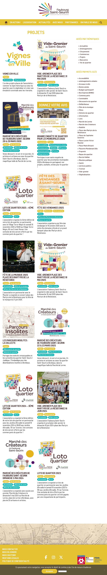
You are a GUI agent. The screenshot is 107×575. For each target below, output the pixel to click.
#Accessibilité (43, 145)
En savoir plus (62, 571)
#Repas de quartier (44, 220)
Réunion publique (85, 160)
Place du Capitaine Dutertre (85, 136)
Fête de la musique (86, 107)
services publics (85, 166)
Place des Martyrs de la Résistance (87, 131)
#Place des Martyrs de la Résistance (50, 217)
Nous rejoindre (9, 552)
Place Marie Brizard (86, 146)
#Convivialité (8, 80)
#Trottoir (55, 151)
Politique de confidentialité (15, 561)
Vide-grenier (84, 171)
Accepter (49, 571)
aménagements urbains (88, 81)
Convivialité (83, 98)
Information (83, 116)
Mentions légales (10, 558)
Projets (6, 77)
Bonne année (84, 87)
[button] (46, 557)
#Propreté (62, 148)
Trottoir (82, 169)
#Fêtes (40, 214)
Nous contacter (10, 549)
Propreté (82, 151)
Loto (80, 119)
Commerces (84, 54)
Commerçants (84, 95)
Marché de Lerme (85, 121)
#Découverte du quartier (12, 349)
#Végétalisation (19, 80)
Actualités (84, 46)
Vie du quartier (49, 82)
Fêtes (81, 110)
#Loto (16, 216)
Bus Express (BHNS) (86, 93)
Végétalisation (84, 174)
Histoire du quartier (86, 113)
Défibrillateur (84, 104)
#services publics (44, 151)
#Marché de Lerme (20, 147)
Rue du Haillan (84, 157)
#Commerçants (43, 148)
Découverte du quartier (88, 101)
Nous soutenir (9, 555)
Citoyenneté (42, 142)
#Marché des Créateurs (11, 150)
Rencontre (48, 211)
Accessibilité (84, 78)
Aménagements (86, 49)
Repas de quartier (85, 154)
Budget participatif (86, 90)
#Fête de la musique (21, 286)
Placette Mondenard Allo (88, 148)
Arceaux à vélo (84, 84)
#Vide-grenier (53, 85)
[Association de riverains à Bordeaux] (53, 9)
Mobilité (82, 127)
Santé (81, 163)
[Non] (104, 570)
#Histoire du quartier (10, 352)
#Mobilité (53, 148)
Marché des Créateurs (87, 124)
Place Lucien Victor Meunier (86, 141)
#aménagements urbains (58, 145)
